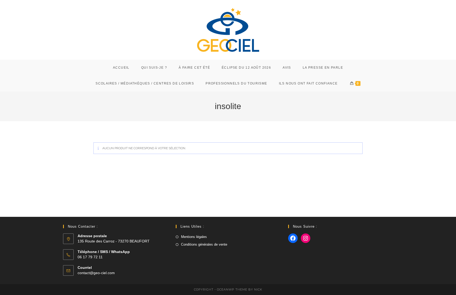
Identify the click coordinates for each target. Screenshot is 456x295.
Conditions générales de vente (204, 244)
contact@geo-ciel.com (96, 273)
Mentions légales (194, 237)
